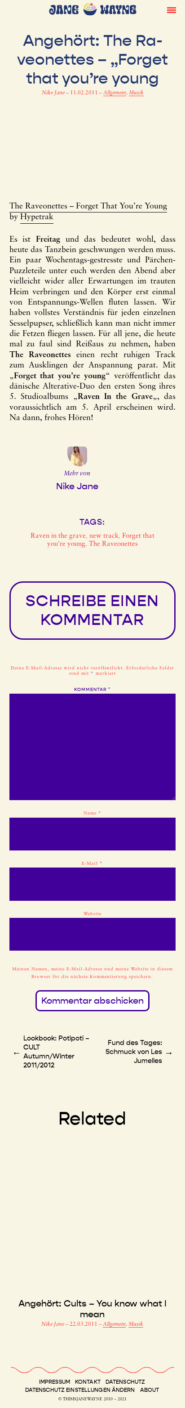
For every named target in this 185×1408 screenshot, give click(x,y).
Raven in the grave (58, 536)
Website (92, 914)
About (149, 1390)
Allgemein (114, 93)
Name (92, 813)
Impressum (54, 1382)
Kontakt (88, 1382)
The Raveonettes (113, 544)
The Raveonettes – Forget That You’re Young (88, 207)
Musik (136, 93)
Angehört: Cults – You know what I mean (92, 1308)
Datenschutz (125, 1382)
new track (104, 536)
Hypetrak (36, 217)
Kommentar (92, 689)
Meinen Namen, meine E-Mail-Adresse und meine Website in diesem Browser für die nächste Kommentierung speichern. (92, 973)
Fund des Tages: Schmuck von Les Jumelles (134, 1052)
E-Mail (92, 863)
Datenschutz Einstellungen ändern (80, 1390)
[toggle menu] (172, 9)
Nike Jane (54, 93)
